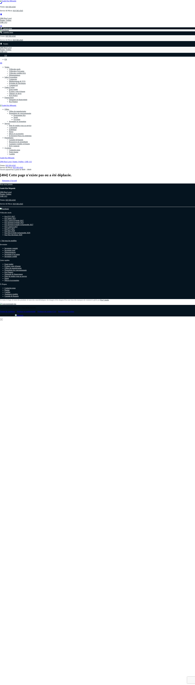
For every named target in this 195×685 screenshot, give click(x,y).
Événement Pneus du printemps (20, 136)
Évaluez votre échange (17, 91)
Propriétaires (9, 138)
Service (7, 123)
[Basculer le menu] (1, 26)
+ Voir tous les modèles (8, 241)
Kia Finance (13, 102)
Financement (9, 98)
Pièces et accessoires (16, 134)
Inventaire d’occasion (12, 254)
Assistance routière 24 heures (19, 144)
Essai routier (13, 89)
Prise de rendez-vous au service (20, 126)
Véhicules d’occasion (16, 71)
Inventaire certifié (11, 256)
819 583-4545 (11, 7)
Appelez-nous (7, 32)
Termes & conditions (7, 311)
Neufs (16, 117)
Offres (7, 109)
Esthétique (12, 130)
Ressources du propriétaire (18, 142)
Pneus (11, 132)
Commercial (13, 85)
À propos (8, 148)
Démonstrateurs (14, 75)
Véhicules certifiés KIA (17, 73)
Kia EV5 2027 (10, 216)
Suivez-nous (7, 28)
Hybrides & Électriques (17, 83)
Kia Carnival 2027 (11, 227)
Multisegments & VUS (17, 81)
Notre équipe (13, 152)
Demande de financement (18, 100)
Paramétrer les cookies (66, 311)
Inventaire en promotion (17, 121)
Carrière (12, 154)
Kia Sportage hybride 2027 (14, 223)
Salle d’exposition (11, 77)
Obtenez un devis (15, 93)
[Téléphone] (1, 3)
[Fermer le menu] (1, 63)
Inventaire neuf (10, 250)
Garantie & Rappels (16, 140)
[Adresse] (1, 14)
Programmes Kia (20, 115)
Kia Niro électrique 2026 (13, 235)
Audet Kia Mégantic (7, 158)
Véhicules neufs (14, 69)
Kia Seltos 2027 (10, 218)
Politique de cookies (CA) (47, 311)
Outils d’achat (9, 87)
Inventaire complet (11, 248)
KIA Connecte (14, 146)
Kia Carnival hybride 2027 (14, 221)
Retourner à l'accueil (9, 181)
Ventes (7, 67)
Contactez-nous (14, 150)
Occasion (17, 119)
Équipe (7, 290)
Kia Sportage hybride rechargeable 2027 (19, 225)
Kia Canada (104, 300)
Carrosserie (13, 128)
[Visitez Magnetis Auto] (19, 315)
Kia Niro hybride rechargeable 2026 (17, 233)
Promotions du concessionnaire (20, 113)
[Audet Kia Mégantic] (8, 1)
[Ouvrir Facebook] (4, 30)
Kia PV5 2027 (10, 229)
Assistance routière (11, 294)
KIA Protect (13, 95)
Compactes (13, 79)
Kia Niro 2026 (10, 231)
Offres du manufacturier (17, 111)
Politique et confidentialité (26, 311)
